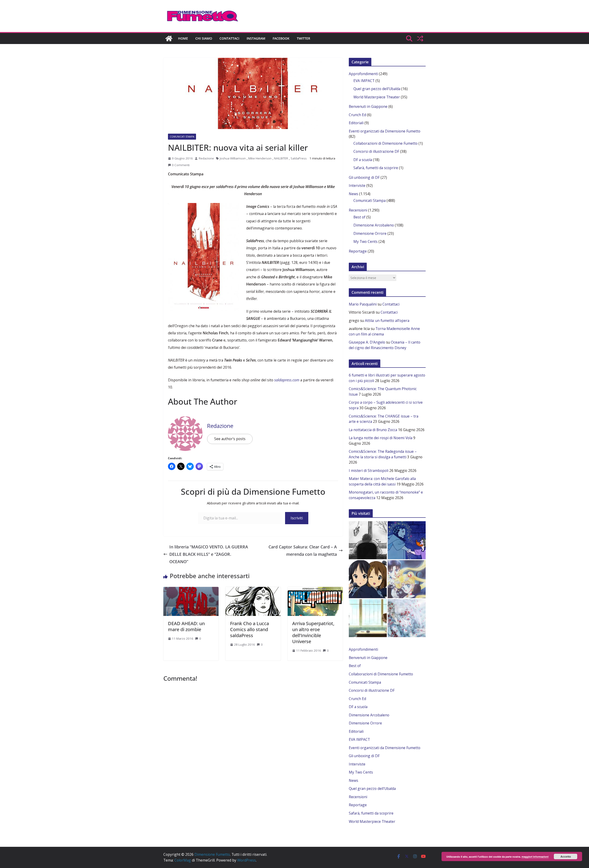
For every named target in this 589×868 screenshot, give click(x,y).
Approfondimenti (363, 73)
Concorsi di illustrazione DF (376, 151)
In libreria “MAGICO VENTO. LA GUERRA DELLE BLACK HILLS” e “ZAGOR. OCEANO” (208, 554)
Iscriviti (297, 518)
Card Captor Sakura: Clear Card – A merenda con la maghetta (303, 550)
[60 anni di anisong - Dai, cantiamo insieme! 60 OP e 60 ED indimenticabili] (368, 579)
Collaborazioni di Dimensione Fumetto (385, 143)
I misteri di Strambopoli (368, 470)
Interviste (357, 185)
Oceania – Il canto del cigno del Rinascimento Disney (384, 345)
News (353, 193)
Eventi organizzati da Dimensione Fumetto (384, 131)
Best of (359, 217)
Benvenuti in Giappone (368, 106)
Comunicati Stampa (182, 136)
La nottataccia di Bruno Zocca (373, 429)
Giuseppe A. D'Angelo (367, 342)
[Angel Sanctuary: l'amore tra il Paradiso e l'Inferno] (407, 618)
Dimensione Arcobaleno (373, 225)
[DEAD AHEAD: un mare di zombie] (191, 589)
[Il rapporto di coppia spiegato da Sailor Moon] (407, 579)
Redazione (206, 158)
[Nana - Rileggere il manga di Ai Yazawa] (368, 618)
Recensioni (358, 210)
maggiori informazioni (535, 856)
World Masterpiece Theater (376, 97)
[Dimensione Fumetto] (168, 38)
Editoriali (356, 122)
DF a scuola (362, 159)
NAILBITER (281, 158)
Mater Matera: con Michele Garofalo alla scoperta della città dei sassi (382, 481)
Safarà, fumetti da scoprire (375, 167)
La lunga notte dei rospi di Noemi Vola (380, 437)
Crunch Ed (357, 114)
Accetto (565, 856)
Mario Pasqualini (363, 304)
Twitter (303, 38)
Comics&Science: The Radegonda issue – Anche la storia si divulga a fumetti (383, 454)
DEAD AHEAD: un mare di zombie (186, 626)
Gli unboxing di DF (364, 177)
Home (183, 38)
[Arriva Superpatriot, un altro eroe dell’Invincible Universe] (315, 589)
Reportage (358, 251)
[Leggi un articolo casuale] (420, 38)
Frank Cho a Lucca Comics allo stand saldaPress (249, 629)
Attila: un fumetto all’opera (387, 320)
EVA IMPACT (364, 80)
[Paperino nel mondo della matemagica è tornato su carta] (407, 540)
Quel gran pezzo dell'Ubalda (376, 88)
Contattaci (229, 38)
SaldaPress (299, 158)
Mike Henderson (259, 158)
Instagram (256, 38)
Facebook (281, 38)
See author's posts (229, 438)
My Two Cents (365, 241)
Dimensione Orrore (370, 233)
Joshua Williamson (233, 158)
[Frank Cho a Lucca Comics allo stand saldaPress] (253, 589)
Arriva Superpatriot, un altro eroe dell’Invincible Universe (313, 632)
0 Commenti (181, 165)
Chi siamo (203, 38)
